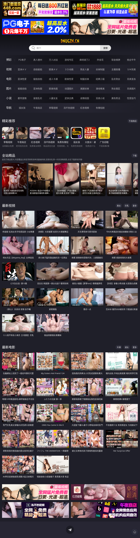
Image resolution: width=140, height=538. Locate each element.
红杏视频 (84, 107)
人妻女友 (53, 98)
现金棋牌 (115, 59)
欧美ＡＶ (53, 69)
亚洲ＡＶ (22, 69)
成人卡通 (53, 79)
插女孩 (22, 107)
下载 (135, 155)
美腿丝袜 (84, 88)
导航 (9, 108)
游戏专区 (69, 59)
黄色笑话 (115, 98)
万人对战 (53, 59)
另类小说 (100, 98)
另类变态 (131, 79)
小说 (9, 98)
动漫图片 (69, 88)
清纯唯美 (100, 88)
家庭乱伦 (37, 98)
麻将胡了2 (85, 59)
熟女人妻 (84, 69)
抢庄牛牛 (131, 59)
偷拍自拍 (37, 79)
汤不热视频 (69, 107)
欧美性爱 (69, 79)
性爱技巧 (131, 98)
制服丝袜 (84, 79)
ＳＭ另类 (131, 69)
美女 (119, 205)
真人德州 (37, 59)
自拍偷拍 (37, 69)
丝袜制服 (100, 69)
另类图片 (131, 88)
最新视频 (8, 205)
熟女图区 (115, 88)
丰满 (119, 347)
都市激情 (22, 98)
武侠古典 (69, 98)
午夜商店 (37, 107)
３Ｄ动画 (69, 69)
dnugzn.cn (70, 41)
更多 (135, 205)
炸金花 (100, 59)
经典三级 (100, 79)
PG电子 (22, 59)
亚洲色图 (37, 88)
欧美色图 (53, 88)
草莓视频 (53, 107)
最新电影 (8, 347)
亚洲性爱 (22, 79)
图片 (9, 88)
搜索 (105, 48)
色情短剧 (100, 107)
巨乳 (127, 205)
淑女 (127, 347)
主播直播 (115, 69)
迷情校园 (84, 98)
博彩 (9, 60)
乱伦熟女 (115, 79)
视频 (9, 69)
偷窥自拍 (22, 88)
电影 (9, 79)
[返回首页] (134, 532)
